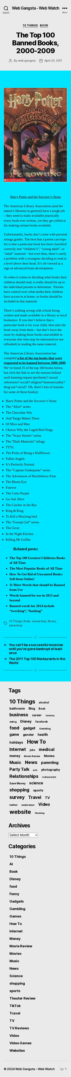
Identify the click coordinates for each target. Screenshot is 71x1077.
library (52, 621)
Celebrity (50, 715)
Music (15, 762)
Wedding (39, 813)
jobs (32, 749)
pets (35, 770)
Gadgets (16, 901)
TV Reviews (19, 1028)
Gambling (45, 728)
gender (28, 735)
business (18, 714)
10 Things (30, 25)
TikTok (14, 1006)
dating (12, 721)
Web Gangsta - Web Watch (35, 8)
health (43, 735)
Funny (14, 894)
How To (36, 741)
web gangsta (26, 60)
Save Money (17, 783)
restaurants (49, 777)
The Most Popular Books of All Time (35, 568)
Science (16, 976)
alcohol (44, 702)
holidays (16, 742)
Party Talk (19, 769)
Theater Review (22, 998)
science (36, 783)
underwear (28, 804)
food (14, 728)
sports (38, 790)
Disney (25, 721)
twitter (13, 804)
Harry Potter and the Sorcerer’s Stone (35, 197)
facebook (41, 721)
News (31, 762)
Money (15, 939)
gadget (29, 728)
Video (44, 804)
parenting (15, 625)
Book (44, 25)
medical (46, 749)
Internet (17, 749)
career (37, 715)
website (20, 811)
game (14, 734)
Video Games (20, 1043)
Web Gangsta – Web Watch (35, 1069)
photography (50, 770)
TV (47, 798)
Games (15, 916)
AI (11, 864)
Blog (32, 708)
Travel (34, 797)
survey (16, 797)
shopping (19, 790)
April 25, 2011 (53, 60)
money (14, 756)
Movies (49, 756)
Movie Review (32, 756)
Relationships (23, 776)
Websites (17, 1051)
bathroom (17, 708)
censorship (39, 621)
